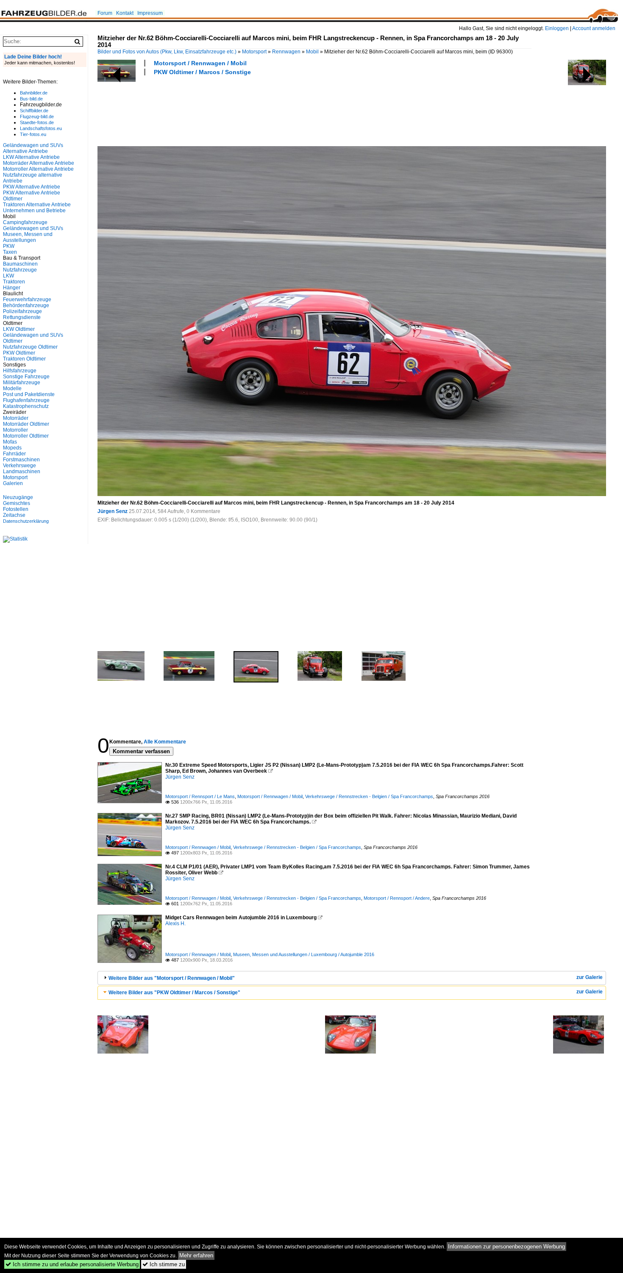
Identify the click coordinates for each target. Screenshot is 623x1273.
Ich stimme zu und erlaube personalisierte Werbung (72, 1264)
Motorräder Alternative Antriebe (38, 163)
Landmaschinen (21, 471)
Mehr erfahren (196, 1255)
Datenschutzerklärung (26, 521)
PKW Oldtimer (19, 353)
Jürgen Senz (112, 511)
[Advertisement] (251, 110)
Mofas (10, 442)
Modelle (12, 388)
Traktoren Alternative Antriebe (37, 205)
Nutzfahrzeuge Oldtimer (30, 347)
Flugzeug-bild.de (37, 116)
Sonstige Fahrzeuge (26, 377)
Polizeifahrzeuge (22, 311)
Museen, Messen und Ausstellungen (28, 237)
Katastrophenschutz (26, 406)
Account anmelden (593, 28)
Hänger (11, 288)
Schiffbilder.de (34, 110)
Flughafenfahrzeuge (26, 400)
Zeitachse (14, 515)
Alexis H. (175, 923)
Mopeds (12, 448)
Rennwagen (286, 52)
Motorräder (15, 418)
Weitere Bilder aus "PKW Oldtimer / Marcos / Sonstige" (174, 993)
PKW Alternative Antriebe (31, 187)
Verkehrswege (19, 466)
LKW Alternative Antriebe (31, 157)
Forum (104, 13)
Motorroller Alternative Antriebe (38, 169)
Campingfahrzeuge (25, 222)
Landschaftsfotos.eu (41, 128)
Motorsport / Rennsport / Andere (397, 898)
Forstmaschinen (21, 460)
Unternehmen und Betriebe (34, 211)
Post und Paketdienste (29, 394)
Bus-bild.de (31, 98)
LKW (8, 276)
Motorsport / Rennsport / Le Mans (200, 796)
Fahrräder (14, 454)
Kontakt (125, 13)
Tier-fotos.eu (33, 134)
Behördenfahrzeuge (26, 305)
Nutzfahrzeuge (20, 270)
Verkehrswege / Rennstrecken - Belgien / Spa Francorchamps (369, 796)
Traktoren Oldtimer (24, 359)
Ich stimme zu (163, 1264)
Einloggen (557, 28)
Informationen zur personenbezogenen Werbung (506, 1246)
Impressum (150, 13)
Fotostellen (15, 509)
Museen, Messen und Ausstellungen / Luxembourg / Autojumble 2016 (303, 954)
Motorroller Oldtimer (26, 436)
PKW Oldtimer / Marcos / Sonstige (202, 72)
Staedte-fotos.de (37, 122)
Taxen (10, 252)
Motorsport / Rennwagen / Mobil (200, 63)
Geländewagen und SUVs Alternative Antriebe (33, 148)
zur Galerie (589, 977)
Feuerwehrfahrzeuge (27, 299)
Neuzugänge (18, 497)
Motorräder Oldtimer (26, 424)
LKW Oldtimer (19, 329)
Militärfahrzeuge (21, 383)
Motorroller (15, 430)
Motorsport (254, 52)
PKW (8, 246)
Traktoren (14, 282)
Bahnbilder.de (33, 92)
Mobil (312, 52)
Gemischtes (16, 503)
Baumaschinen (20, 264)
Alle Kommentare (165, 742)
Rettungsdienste (22, 317)
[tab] (351, 978)
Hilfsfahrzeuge (19, 371)
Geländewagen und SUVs (33, 228)
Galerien (13, 483)
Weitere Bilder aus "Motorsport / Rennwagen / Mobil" (171, 978)
